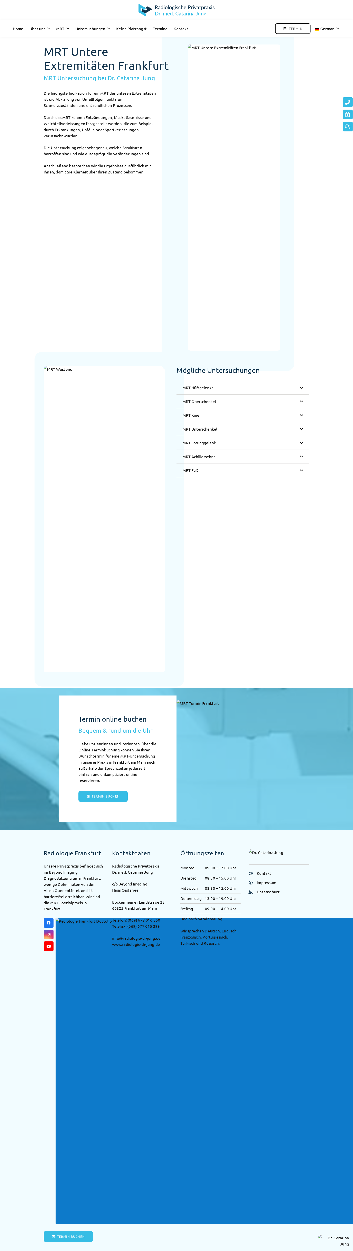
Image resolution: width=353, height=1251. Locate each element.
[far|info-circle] (253, 882)
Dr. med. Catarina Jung (132, 872)
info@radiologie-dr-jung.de (136, 938)
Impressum (266, 882)
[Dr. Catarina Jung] (176, 10)
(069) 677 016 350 (144, 920)
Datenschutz (268, 891)
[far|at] (253, 873)
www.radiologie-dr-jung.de (136, 944)
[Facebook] (49, 923)
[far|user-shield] (253, 892)
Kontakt (264, 873)
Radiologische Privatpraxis (136, 865)
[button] (47, 28)
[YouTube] (49, 946)
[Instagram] (49, 935)
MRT (104, 93)
